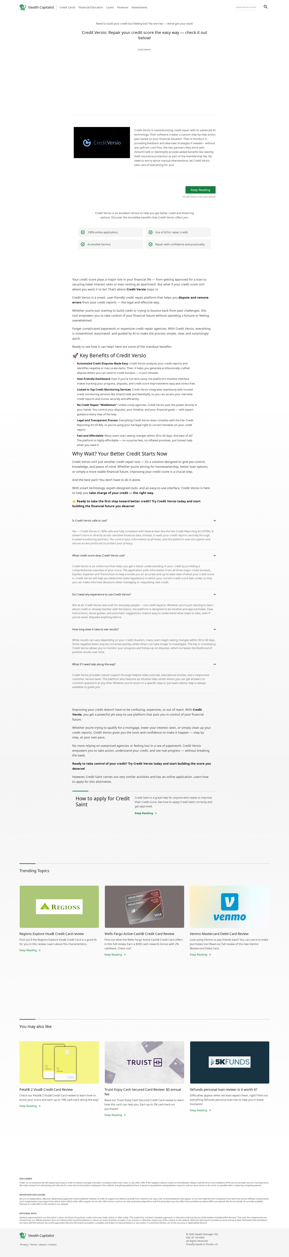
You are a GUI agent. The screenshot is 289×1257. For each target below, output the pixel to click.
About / (43, 1244)
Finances (122, 7)
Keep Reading (200, 190)
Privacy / (25, 1244)
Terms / (34, 1244)
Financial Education (91, 7)
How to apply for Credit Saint (103, 801)
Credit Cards (67, 7)
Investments (139, 7)
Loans (110, 7)
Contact (52, 1244)
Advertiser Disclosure (246, 7)
